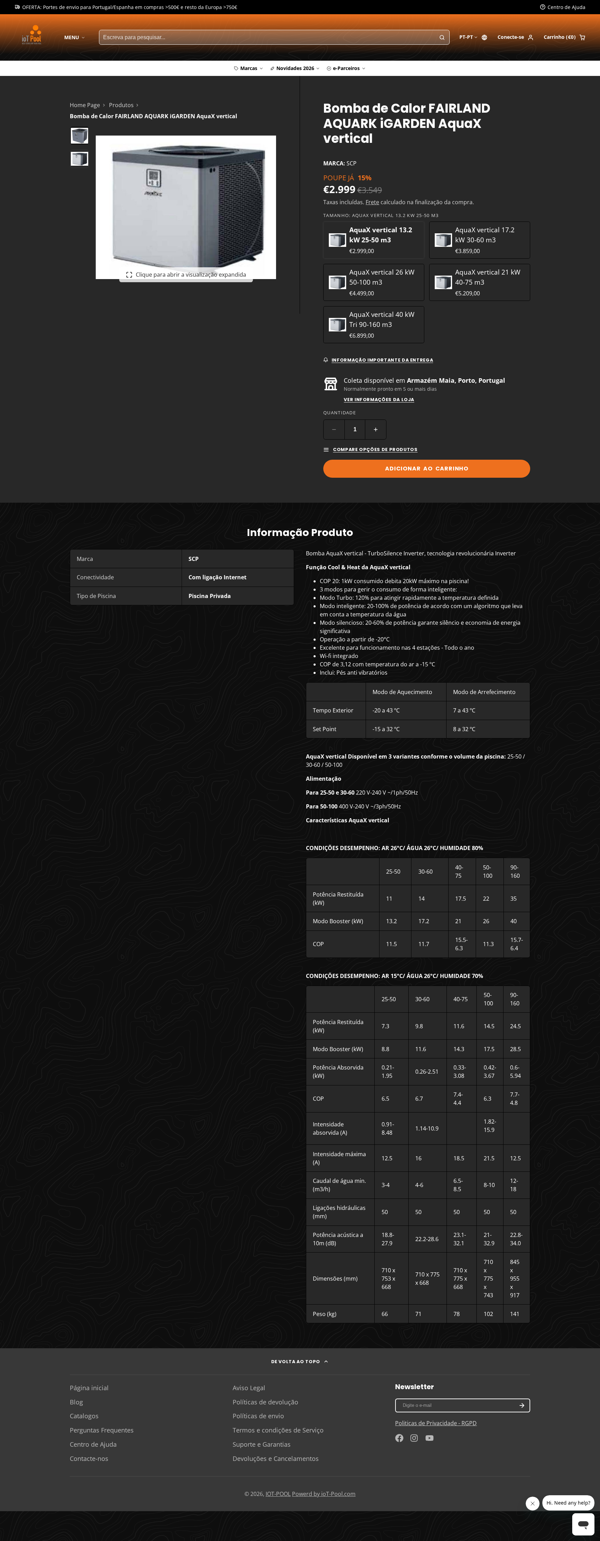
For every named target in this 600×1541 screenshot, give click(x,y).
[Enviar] (351, 815)
